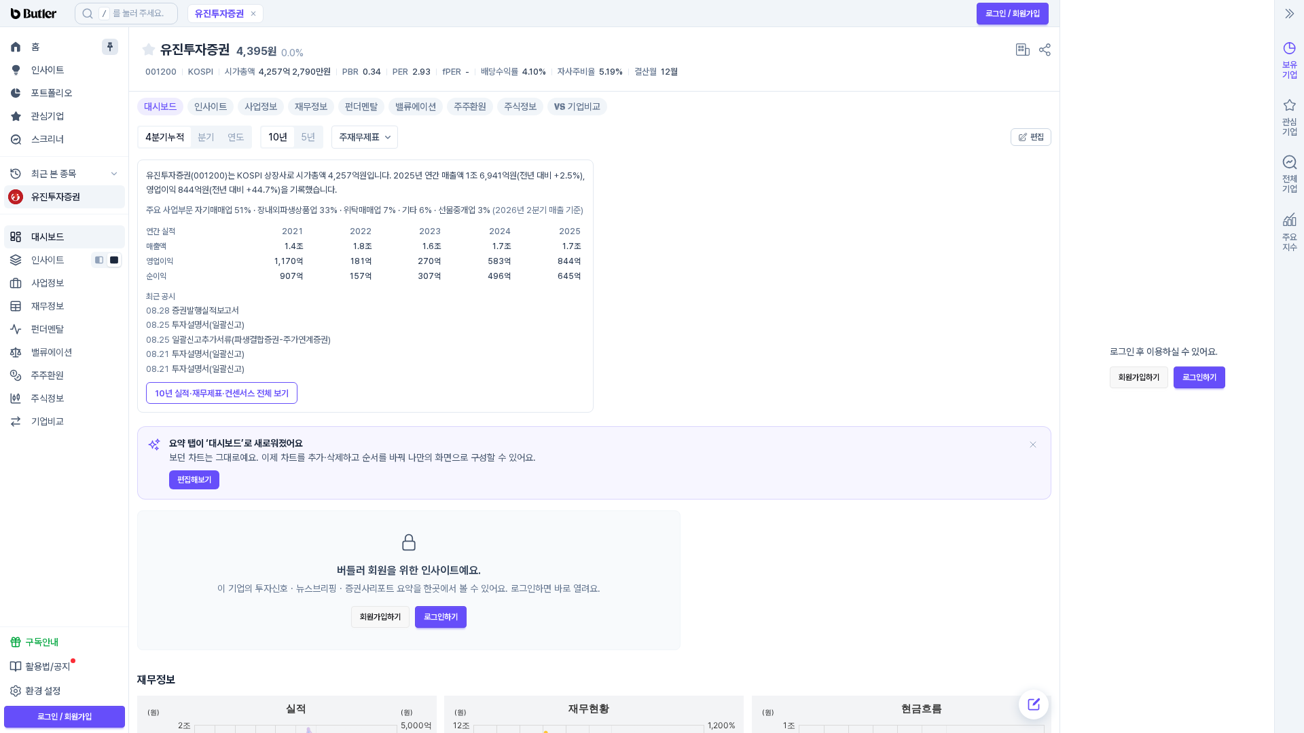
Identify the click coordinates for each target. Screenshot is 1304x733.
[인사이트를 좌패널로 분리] (99, 260)
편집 (1037, 137)
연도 (236, 137)
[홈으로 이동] (37, 13)
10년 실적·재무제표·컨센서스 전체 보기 (222, 393)
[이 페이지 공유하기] (1044, 49)
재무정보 (311, 106)
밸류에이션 (415, 106)
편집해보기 (194, 480)
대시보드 (160, 106)
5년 (308, 137)
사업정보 (260, 106)
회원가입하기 (380, 617)
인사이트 (210, 106)
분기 (206, 137)
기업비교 (584, 106)
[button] (253, 13)
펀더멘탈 (361, 106)
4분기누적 (164, 137)
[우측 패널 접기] (1290, 13)
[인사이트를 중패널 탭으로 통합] (114, 260)
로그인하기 (441, 617)
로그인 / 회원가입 (1012, 13)
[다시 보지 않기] (1033, 444)
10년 (277, 137)
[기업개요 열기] (1023, 49)
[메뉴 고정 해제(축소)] (110, 47)
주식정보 (520, 106)
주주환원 (470, 106)
